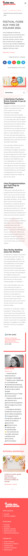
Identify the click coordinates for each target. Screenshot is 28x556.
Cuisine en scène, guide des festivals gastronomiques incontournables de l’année (12, 477)
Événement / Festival (15, 10)
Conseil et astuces (10, 548)
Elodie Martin (14, 67)
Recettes (7, 527)
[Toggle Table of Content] (23, 92)
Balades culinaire (10, 529)
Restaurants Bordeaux (11, 533)
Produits (7, 525)
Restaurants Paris (10, 531)
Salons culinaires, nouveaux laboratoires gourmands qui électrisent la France (12, 340)
